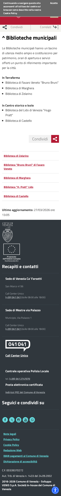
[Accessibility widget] (55, 490)
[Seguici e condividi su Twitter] (12, 420)
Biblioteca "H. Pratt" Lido (18, 187)
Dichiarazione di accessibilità (20, 461)
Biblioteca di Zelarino (16, 156)
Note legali (9, 434)
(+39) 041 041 (13, 297)
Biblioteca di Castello (16, 196)
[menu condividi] (55, 139)
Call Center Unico (16, 355)
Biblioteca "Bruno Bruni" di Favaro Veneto (24, 167)
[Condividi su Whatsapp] (32, 420)
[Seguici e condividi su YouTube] (25, 420)
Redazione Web (12, 450)
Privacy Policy (11, 439)
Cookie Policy (10, 13)
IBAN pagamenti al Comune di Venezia (25, 456)
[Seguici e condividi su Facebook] (5, 420)
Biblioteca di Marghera (17, 178)
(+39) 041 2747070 (19, 379)
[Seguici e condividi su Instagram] (18, 420)
